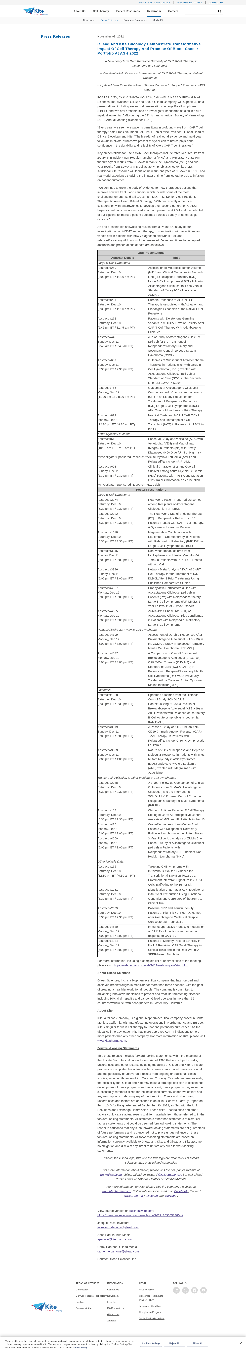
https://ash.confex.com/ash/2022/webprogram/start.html (151, 965)
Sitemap (111, 1320)
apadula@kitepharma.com (115, 1239)
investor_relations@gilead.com (118, 1227)
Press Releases (109, 20)
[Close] (240, 1343)
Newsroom (89, 20)
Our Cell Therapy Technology (91, 1295)
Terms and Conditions (150, 1306)
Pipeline (80, 1302)
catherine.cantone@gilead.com (118, 1251)
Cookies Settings (151, 1343)
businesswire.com (141, 1210)
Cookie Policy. (80, 1347)
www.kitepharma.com (111, 1040)
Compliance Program (150, 1312)
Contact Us (216, 3)
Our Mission (82, 1289)
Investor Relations (189, 3)
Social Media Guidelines (152, 1318)
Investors (112, 1302)
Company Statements (135, 20)
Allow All (197, 1343)
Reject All (174, 1343)
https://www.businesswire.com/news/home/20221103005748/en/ (140, 1215)
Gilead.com (113, 1314)
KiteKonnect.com (116, 1308)
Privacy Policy (146, 1289)
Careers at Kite (84, 1308)
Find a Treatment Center (154, 3)
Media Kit (158, 20)
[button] (79, 11)
